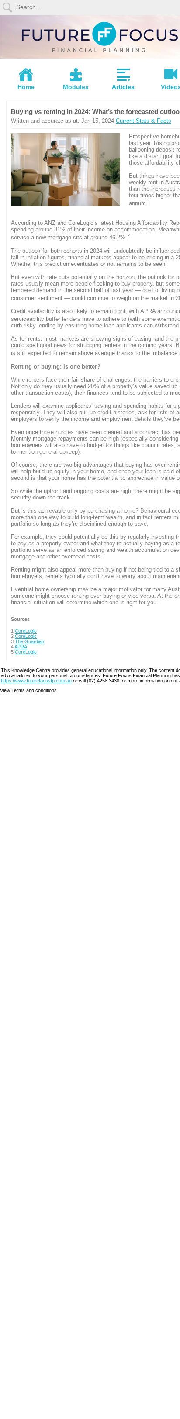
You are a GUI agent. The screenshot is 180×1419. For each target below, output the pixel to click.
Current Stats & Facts (143, 120)
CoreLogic (26, 631)
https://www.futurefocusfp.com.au (36, 680)
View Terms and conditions (28, 690)
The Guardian (29, 641)
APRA (20, 646)
